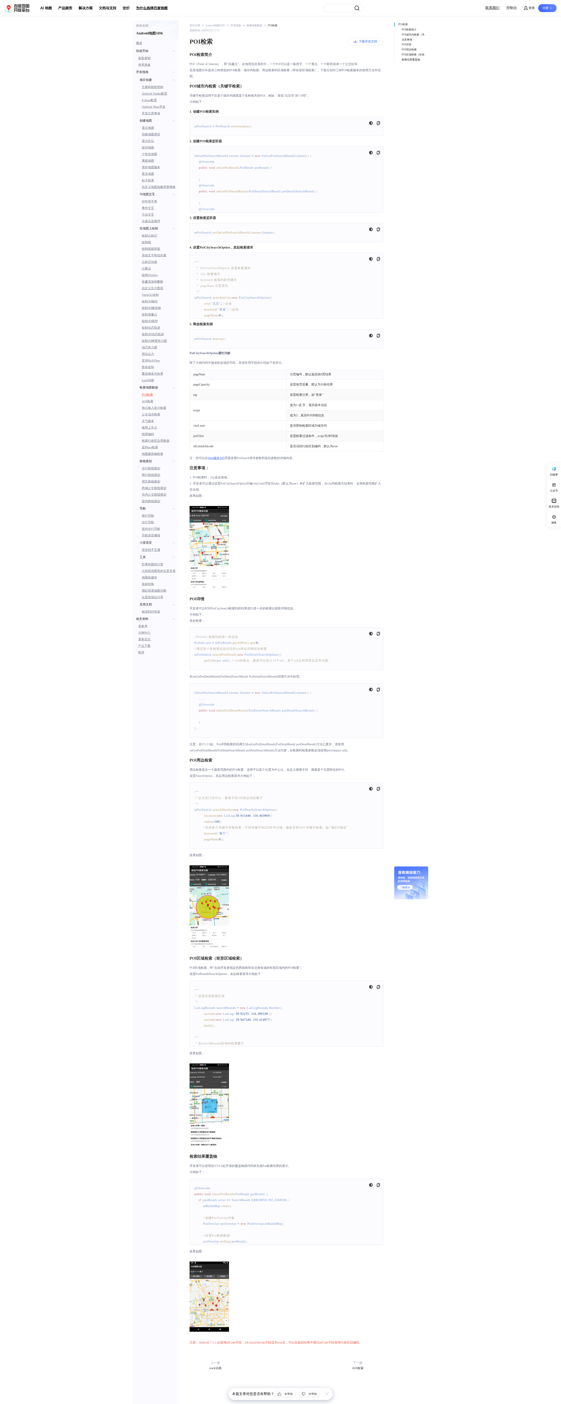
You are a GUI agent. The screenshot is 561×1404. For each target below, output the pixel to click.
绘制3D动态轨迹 (153, 334)
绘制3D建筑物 (151, 308)
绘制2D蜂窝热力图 (154, 341)
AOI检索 (147, 401)
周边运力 (148, 354)
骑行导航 (148, 515)
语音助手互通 (151, 550)
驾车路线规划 (151, 481)
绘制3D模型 (150, 321)
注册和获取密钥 (152, 87)
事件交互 (148, 208)
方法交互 (148, 214)
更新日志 (144, 639)
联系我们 (492, 8)
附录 (141, 652)
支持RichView (151, 360)
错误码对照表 (151, 611)
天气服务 (148, 421)
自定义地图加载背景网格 (159, 187)
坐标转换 (148, 584)
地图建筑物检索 (152, 454)
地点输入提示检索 (154, 408)
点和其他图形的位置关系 (159, 571)
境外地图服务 (151, 167)
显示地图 (148, 128)
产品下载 (144, 646)
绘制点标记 (149, 235)
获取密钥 (144, 58)
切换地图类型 (151, 134)
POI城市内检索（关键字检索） (415, 34)
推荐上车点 (149, 427)
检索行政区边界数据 (155, 440)
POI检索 (147, 394)
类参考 (142, 626)
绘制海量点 (149, 314)
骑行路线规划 (151, 475)
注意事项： (408, 39)
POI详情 (406, 44)
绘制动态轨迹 (151, 327)
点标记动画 (149, 262)
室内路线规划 (151, 501)
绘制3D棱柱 (150, 301)
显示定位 (148, 141)
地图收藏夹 (149, 577)
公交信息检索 (151, 414)
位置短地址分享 (152, 597)
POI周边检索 (409, 49)
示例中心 (144, 632)
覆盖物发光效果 (152, 373)
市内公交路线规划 (154, 494)
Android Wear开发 (153, 106)
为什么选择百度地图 (152, 8)
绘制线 (146, 242)
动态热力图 (149, 347)
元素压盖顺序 (151, 221)
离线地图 (148, 160)
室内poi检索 (150, 447)
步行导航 (148, 522)
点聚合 (146, 268)
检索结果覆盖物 (411, 59)
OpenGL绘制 (150, 294)
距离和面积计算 (152, 564)
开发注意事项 (151, 113)
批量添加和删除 (152, 281)
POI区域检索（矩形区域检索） (415, 54)
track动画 (148, 380)
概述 (139, 43)
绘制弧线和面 (151, 248)
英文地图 (148, 174)
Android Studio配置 (154, 93)
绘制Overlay (150, 275)
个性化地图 (149, 154)
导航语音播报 (151, 535)
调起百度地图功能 (154, 590)
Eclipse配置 (149, 100)
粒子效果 (148, 180)
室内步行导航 (151, 529)
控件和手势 (149, 201)
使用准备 (144, 64)
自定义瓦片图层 (152, 288)
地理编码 (148, 434)
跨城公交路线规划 (154, 488)
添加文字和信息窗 (154, 255)
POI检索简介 (409, 29)
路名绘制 (148, 367)
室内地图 (148, 147)
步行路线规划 (151, 468)
